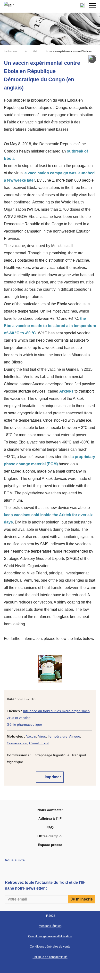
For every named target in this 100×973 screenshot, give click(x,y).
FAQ (50, 827)
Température (57, 736)
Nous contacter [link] (50, 810)
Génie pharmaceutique (24, 724)
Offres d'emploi (50, 836)
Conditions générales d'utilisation (50, 936)
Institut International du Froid (12, 51)
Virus (42, 736)
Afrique (74, 736)
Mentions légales (50, 926)
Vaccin (31, 736)
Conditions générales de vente (50, 946)
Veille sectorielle (37, 51)
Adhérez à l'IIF (50, 818)
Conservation (17, 743)
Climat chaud (39, 743)
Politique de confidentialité (50, 957)
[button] (92, 5)
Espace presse (50, 845)
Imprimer (52, 777)
